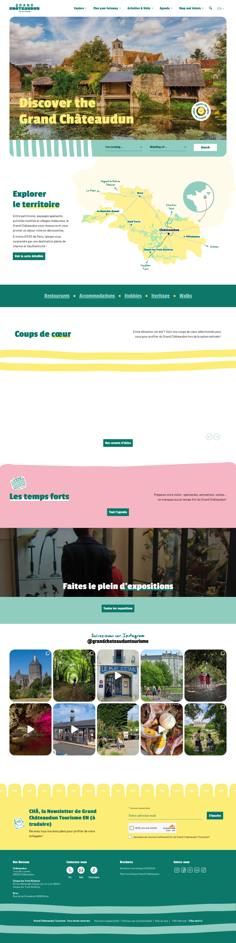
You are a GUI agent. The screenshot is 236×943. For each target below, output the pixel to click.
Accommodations (97, 296)
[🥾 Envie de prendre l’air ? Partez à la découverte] (74, 676)
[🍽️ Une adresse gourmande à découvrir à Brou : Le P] (118, 676)
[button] (222, 8)
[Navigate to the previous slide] (209, 437)
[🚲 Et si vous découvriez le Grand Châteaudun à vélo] (205, 729)
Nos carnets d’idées (118, 443)
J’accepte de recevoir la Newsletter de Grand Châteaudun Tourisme (171, 836)
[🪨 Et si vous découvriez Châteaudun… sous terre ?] (30, 729)
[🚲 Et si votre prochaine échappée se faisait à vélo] (30, 676)
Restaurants (57, 296)
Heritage (160, 296)
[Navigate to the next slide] (216, 437)
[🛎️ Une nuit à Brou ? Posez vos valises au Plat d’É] (74, 729)
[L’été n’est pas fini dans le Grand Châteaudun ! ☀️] (118, 729)
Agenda (165, 8)
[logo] (24, 8)
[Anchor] (201, 111)
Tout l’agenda (118, 512)
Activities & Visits (138, 8)
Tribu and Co (195, 920)
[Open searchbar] (210, 8)
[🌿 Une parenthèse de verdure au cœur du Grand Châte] (205, 676)
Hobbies (133, 296)
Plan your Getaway (105, 8)
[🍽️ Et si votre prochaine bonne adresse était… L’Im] (162, 729)
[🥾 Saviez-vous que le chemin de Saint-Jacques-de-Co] (162, 676)
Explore (79, 8)
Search (205, 147)
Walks (185, 296)
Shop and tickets (190, 8)
